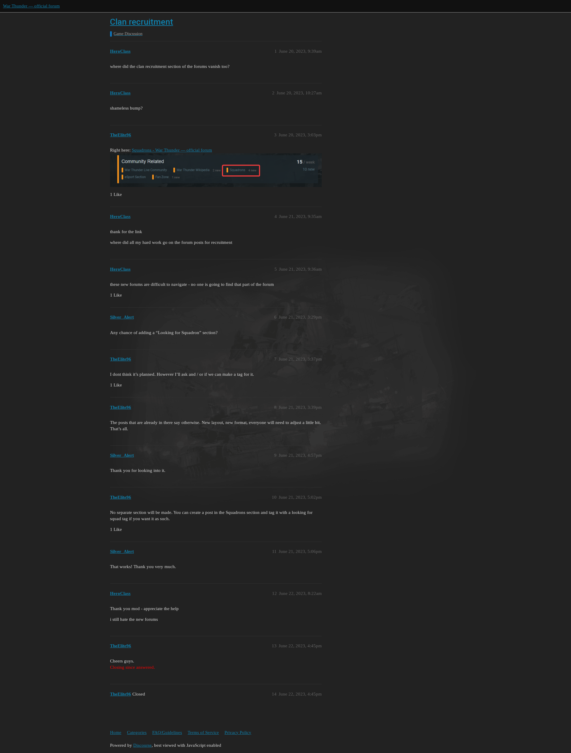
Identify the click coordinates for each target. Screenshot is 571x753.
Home (115, 732)
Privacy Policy (238, 732)
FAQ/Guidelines (167, 732)
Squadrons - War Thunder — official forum (172, 150)
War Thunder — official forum (31, 6)
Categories (137, 732)
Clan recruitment (141, 22)
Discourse (142, 745)
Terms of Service (203, 732)
